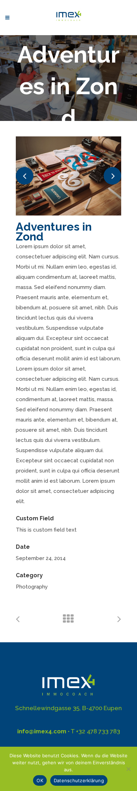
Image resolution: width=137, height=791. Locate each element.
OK (40, 780)
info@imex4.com (41, 731)
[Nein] (128, 768)
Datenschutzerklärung (79, 780)
